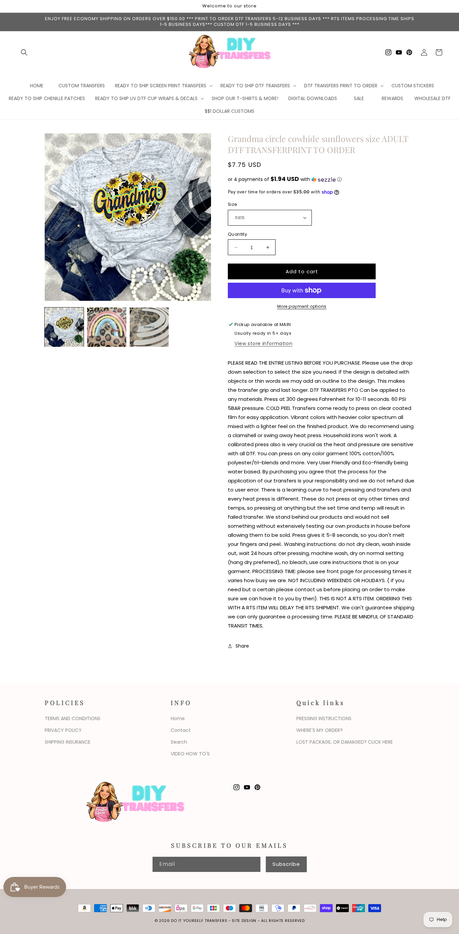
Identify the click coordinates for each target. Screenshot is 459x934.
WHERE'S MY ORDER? (319, 730)
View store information (263, 343)
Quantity (237, 234)
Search (179, 742)
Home (178, 718)
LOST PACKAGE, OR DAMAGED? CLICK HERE (344, 742)
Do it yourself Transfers (199, 920)
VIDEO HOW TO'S (190, 753)
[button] (24, 52)
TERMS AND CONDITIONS (72, 718)
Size (233, 204)
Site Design (244, 920)
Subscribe (286, 864)
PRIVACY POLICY (63, 730)
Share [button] (242, 646)
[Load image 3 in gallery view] (149, 327)
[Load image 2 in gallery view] (106, 327)
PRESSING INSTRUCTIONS (323, 718)
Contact (181, 730)
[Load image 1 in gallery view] (64, 327)
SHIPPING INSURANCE (67, 742)
